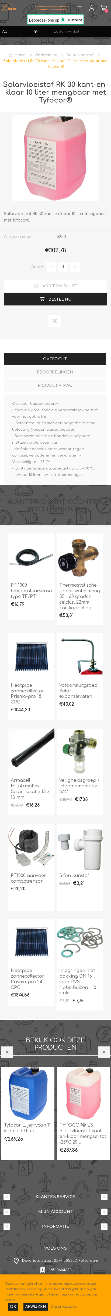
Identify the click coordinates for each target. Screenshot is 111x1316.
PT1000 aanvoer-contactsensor (29, 878)
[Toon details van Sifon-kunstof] (80, 847)
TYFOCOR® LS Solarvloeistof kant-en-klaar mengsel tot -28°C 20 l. (58, 1133)
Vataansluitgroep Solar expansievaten (78, 691)
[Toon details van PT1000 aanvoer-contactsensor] (31, 847)
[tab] (55, 359)
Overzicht (55, 359)
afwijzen (35, 1307)
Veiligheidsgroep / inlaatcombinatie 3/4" (79, 786)
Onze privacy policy (64, 1306)
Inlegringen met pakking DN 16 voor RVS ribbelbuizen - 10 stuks (77, 981)
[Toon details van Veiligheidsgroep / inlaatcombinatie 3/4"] (80, 752)
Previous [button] (7, 1052)
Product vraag (55, 385)
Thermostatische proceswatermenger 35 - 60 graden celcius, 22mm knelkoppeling (79, 596)
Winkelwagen (104, 8)
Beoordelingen (55, 372)
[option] (58, 1113)
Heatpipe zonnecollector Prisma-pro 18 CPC (27, 694)
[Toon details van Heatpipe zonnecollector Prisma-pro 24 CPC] (31, 942)
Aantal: (38, 267)
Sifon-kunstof (74, 875)
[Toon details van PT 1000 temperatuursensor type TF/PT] (31, 556)
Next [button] (104, 1052)
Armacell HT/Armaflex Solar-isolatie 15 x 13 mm (30, 789)
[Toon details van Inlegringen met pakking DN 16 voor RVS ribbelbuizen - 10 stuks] (80, 942)
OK (13, 1307)
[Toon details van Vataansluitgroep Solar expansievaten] (80, 656)
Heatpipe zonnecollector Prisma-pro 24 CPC (27, 979)
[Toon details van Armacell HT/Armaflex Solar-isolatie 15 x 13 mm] (31, 752)
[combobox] (76, 31)
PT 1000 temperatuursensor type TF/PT (31, 591)
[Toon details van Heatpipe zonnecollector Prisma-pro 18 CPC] (31, 656)
